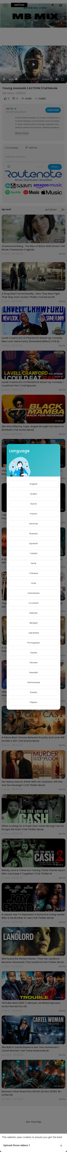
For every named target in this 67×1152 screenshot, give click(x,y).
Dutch (33, 503)
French (33, 513)
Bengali (34, 622)
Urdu (33, 583)
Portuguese (33, 642)
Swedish (33, 672)
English (33, 483)
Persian (33, 662)
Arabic (33, 493)
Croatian (33, 603)
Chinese (33, 573)
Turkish (33, 553)
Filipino (33, 702)
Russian (33, 533)
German (33, 523)
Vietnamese (33, 682)
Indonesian (34, 593)
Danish (33, 692)
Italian (33, 652)
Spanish (33, 543)
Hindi (33, 563)
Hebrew (33, 612)
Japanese (33, 632)
